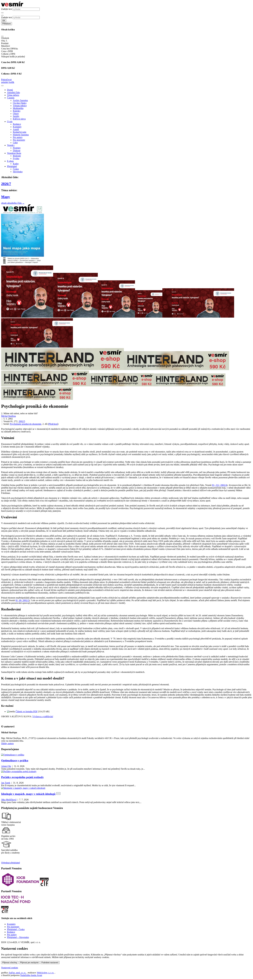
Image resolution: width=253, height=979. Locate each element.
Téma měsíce (13, 95)
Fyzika (16, 158)
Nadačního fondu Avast (31, 975)
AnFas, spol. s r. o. (17, 972)
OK (3, 21)
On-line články (20, 103)
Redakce (17, 124)
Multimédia (18, 108)
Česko (16, 169)
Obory (16, 113)
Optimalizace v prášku (14, 760)
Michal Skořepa (8, 416)
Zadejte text (6, 9)
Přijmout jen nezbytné (29, 962)
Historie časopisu (21, 134)
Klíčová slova (19, 119)
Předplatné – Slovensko (18, 937)
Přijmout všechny (9, 962)
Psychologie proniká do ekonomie (25, 424)
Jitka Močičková (8, 799)
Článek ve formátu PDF (27, 711)
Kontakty (17, 127)
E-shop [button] (10, 161)
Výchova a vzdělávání (42, 716)
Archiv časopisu (20, 100)
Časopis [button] (10, 97)
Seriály (16, 116)
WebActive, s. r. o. (45, 972)
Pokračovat (6, 79)
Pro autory (18, 137)
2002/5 (22, 421)
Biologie (17, 156)
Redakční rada (19, 132)
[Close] (2, 36)
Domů (10, 90)
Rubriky (16, 111)
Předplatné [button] (12, 166)
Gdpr (15, 142)
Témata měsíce (20, 105)
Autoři (16, 129)
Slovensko (18, 171)
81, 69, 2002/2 (22, 600)
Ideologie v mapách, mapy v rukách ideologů (28, 793)
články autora (7, 743)
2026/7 (6, 184)
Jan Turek (5, 782)
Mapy (5, 197)
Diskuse (16, 150)
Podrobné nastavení (49, 962)
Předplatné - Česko (16, 929)
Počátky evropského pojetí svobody (22, 777)
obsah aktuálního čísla (12, 203)
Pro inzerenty (19, 140)
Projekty (17, 148)
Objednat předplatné (10, 862)
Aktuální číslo (13, 92)
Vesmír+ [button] (11, 145)
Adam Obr (6, 766)
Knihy (16, 163)
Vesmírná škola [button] (14, 153)
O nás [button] (9, 121)
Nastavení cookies (9, 967)
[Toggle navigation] (2, 85)
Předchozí (53, 424)
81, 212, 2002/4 (219, 485)
